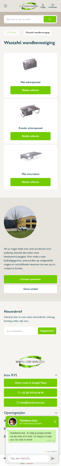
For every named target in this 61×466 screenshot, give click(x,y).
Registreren (47, 330)
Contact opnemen (30, 279)
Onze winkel (30, 288)
